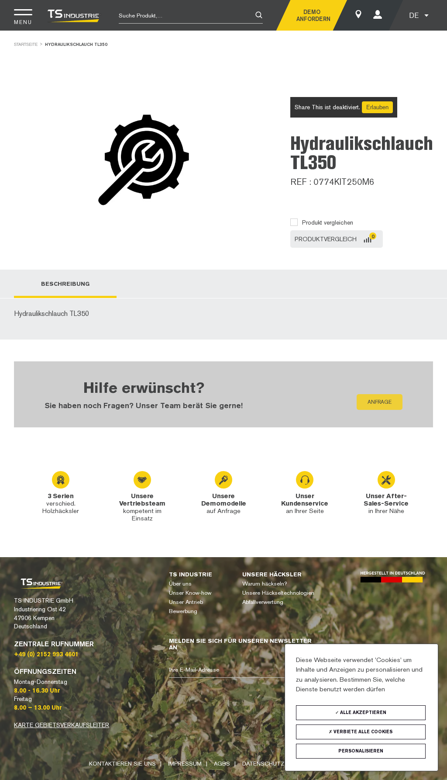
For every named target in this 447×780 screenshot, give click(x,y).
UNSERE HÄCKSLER (272, 574)
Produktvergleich (326, 239)
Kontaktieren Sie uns (122, 763)
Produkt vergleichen (327, 222)
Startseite (26, 44)
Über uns (180, 583)
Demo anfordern (311, 15)
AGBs (222, 763)
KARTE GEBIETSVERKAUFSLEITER (61, 724)
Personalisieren (360, 751)
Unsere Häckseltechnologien (278, 592)
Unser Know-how (190, 592)
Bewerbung (183, 611)
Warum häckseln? (264, 583)
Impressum (185, 763)
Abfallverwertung (262, 602)
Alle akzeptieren (362, 712)
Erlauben (377, 107)
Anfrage (380, 402)
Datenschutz (263, 763)
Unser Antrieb (186, 602)
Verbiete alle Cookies (362, 731)
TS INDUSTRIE (190, 574)
